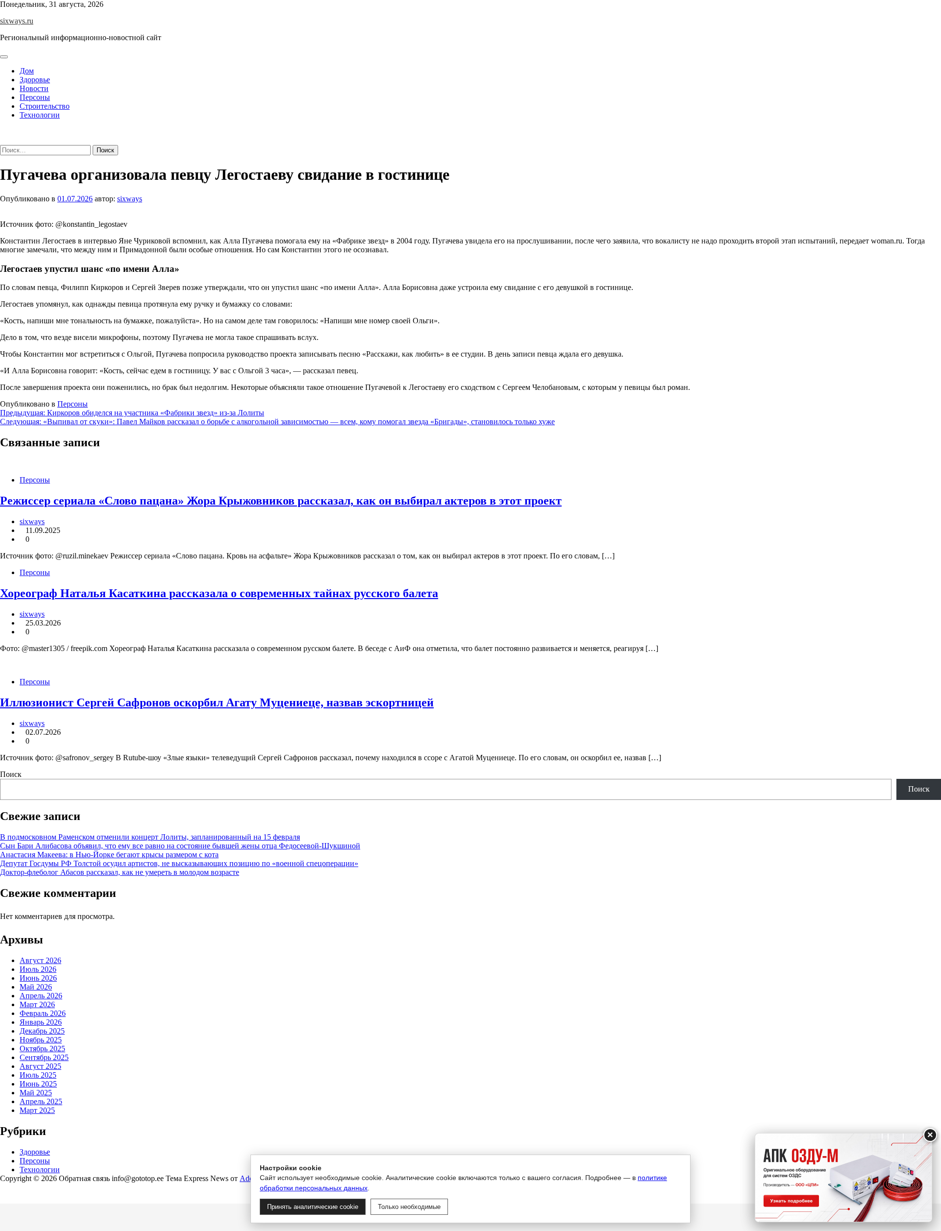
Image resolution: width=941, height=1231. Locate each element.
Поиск (11, 774)
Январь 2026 (41, 1022)
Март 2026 (37, 1004)
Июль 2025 (38, 1075)
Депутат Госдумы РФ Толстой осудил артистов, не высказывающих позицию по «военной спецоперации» (179, 863)
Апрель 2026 (41, 995)
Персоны (35, 97)
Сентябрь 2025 (44, 1057)
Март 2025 (37, 1110)
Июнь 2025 (38, 1084)
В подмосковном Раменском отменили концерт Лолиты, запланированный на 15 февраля (150, 837)
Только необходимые (409, 1206)
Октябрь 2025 (42, 1048)
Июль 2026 (38, 969)
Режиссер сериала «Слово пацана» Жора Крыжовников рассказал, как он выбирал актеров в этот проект (281, 500)
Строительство (45, 106)
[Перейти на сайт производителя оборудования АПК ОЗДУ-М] (843, 1178)
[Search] (3, 140)
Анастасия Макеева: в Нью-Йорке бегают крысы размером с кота (109, 854)
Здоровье (35, 79)
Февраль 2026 (43, 1013)
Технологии (40, 115)
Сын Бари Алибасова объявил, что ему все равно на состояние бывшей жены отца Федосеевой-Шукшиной (180, 846)
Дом (27, 71)
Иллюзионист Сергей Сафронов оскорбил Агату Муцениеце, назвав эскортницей (217, 702)
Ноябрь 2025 (41, 1040)
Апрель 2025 (41, 1101)
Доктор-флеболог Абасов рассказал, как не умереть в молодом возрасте (119, 872)
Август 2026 (40, 960)
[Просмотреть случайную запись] (3, 131)
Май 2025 (36, 1092)
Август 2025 (40, 1066)
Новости (34, 88)
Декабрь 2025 (42, 1031)
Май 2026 (36, 987)
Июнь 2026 (38, 978)
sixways (129, 198)
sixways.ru (16, 21)
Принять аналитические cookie (312, 1206)
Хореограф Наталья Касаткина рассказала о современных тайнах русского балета (219, 593)
